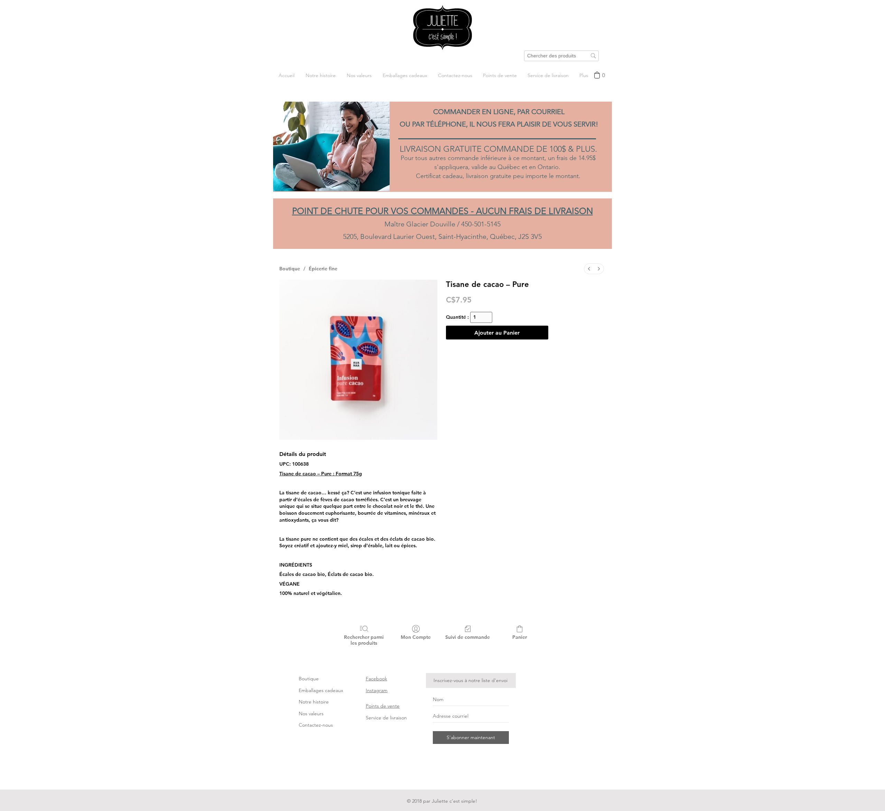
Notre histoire (314, 702)
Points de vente (383, 706)
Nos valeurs (311, 713)
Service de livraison (386, 718)
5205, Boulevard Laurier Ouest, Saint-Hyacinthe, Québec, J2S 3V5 (442, 236)
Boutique (309, 678)
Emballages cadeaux (321, 690)
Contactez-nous (316, 725)
